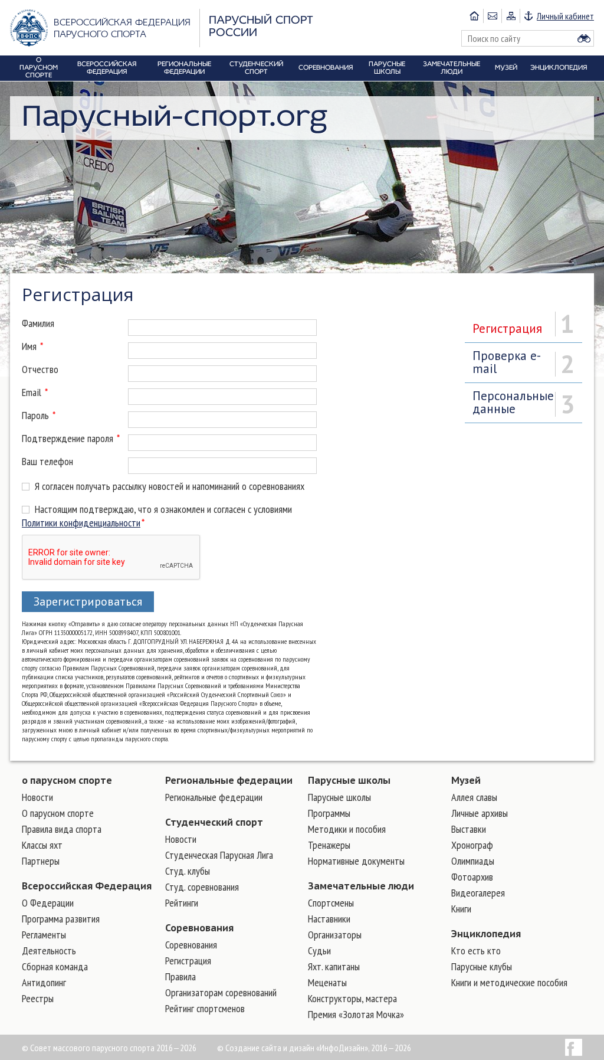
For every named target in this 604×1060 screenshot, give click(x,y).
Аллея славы (474, 797)
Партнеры (41, 861)
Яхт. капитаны (334, 966)
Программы (329, 813)
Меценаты (327, 982)
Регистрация (188, 960)
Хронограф (472, 845)
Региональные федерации (229, 780)
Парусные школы (349, 780)
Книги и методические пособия (509, 982)
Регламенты (44, 934)
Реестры (38, 998)
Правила (180, 976)
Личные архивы (479, 813)
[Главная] (474, 16)
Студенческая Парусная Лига (219, 855)
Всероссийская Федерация (87, 886)
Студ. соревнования (202, 887)
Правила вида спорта (61, 829)
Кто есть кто (476, 950)
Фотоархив (472, 877)
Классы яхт (42, 845)
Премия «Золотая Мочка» (356, 1014)
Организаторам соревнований (221, 992)
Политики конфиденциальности (81, 522)
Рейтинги (181, 902)
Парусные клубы (481, 966)
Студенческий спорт (214, 822)
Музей (466, 780)
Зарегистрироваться (88, 601)
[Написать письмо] (492, 16)
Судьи (319, 950)
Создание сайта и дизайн (269, 1048)
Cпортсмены (331, 902)
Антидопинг (44, 982)
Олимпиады (472, 861)
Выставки (468, 829)
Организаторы (335, 934)
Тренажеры (329, 845)
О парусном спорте (58, 813)
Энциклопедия (486, 934)
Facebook (573, 1047)
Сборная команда (55, 966)
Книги (461, 908)
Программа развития (61, 918)
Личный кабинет (565, 16)
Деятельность (49, 950)
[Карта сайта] (510, 16)
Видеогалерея (478, 892)
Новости (37, 797)
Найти (583, 38)
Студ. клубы (187, 871)
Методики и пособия (347, 829)
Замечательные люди (361, 886)
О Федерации (48, 902)
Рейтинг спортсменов (205, 1008)
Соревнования (199, 928)
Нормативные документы (356, 861)
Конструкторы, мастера (352, 998)
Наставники (329, 918)
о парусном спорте (67, 780)
